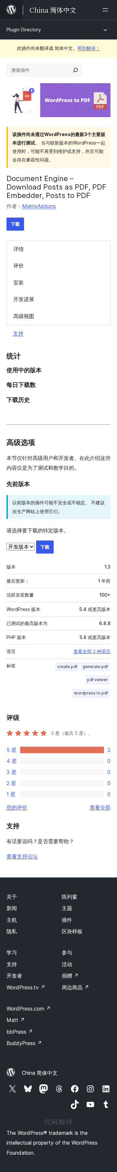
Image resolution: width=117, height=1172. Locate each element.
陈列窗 (69, 896)
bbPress (19, 1031)
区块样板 (72, 931)
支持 (18, 333)
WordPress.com (28, 1008)
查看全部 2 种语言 (91, 651)
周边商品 (75, 987)
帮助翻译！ (88, 48)
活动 (67, 964)
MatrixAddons (39, 206)
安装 (18, 282)
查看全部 (100, 807)
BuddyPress (24, 1043)
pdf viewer (97, 679)
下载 (15, 224)
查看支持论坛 (22, 856)
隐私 (11, 931)
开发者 (14, 975)
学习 (11, 952)
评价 (18, 265)
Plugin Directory (23, 29)
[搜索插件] (75, 70)
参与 (67, 952)
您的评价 (16, 807)
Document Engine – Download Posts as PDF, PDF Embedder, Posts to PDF (56, 187)
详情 (18, 249)
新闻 (11, 908)
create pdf (67, 666)
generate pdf (95, 666)
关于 (11, 896)
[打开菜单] (106, 10)
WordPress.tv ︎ (25, 987)
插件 (67, 920)
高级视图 (23, 316)
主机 (11, 920)
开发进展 (23, 299)
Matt (15, 1020)
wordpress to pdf (91, 693)
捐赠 (70, 975)
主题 (67, 908)
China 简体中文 (40, 1073)
